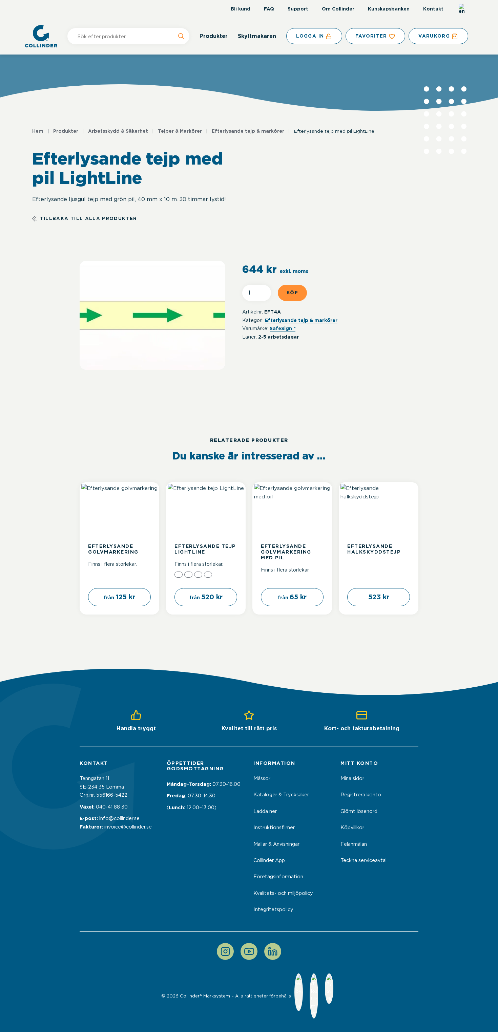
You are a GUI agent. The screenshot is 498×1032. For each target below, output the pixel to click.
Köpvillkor (352, 827)
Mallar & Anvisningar (276, 844)
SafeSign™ (282, 328)
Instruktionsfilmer (274, 827)
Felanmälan (353, 844)
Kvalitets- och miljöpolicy (283, 893)
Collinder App (269, 860)
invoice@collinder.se (128, 827)
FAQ (269, 9)
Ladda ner (265, 811)
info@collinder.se (119, 818)
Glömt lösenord (358, 811)
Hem (37, 131)
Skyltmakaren (257, 36)
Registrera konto (360, 795)
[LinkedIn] (273, 951)
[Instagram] (225, 951)
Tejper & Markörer (180, 131)
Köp (292, 292)
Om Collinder (338, 9)
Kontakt (433, 9)
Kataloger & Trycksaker (281, 795)
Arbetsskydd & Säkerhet (118, 131)
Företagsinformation (278, 877)
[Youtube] (249, 951)
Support (298, 9)
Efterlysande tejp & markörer (248, 131)
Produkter (214, 36)
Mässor (261, 778)
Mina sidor (352, 778)
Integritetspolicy (273, 909)
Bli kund (240, 9)
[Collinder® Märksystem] (44, 36)
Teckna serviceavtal (363, 860)
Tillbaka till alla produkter (88, 218)
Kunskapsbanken (389, 9)
